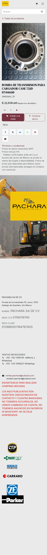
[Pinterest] (35, 132)
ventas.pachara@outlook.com (20, 375)
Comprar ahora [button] (35, 117)
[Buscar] (42, 11)
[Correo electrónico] (5, 139)
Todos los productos (14, 18)
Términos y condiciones (13, 145)
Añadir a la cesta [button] (14, 117)
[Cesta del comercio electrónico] (36, 3)
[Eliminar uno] (5, 110)
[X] (13, 132)
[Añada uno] (17, 110)
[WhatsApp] (28, 132)
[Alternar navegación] (42, 3)
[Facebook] (5, 132)
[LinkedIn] (20, 132)
